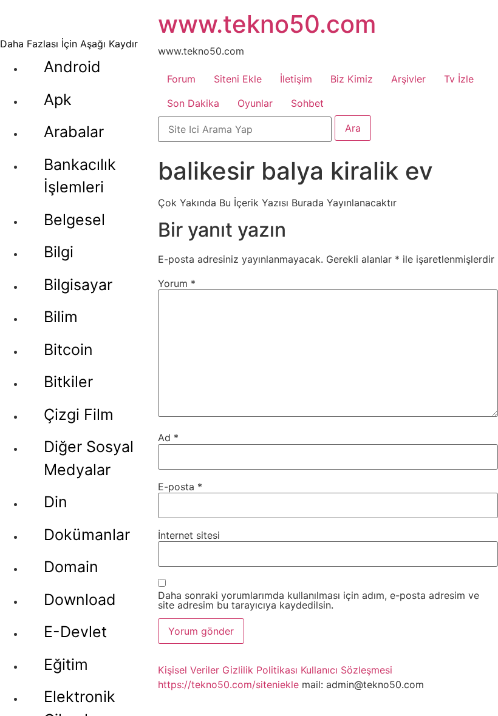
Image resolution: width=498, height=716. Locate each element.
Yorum (177, 283)
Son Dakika (193, 103)
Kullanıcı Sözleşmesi (346, 670)
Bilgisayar (78, 284)
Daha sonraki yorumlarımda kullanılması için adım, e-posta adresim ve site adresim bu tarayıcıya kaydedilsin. (318, 600)
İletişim (296, 79)
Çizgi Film (79, 414)
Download (80, 599)
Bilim (61, 317)
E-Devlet (75, 632)
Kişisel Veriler (188, 670)
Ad (168, 437)
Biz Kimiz (351, 79)
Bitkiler (68, 382)
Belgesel (74, 220)
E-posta (180, 486)
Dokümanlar (87, 534)
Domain (71, 567)
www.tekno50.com (267, 24)
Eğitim (66, 664)
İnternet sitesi (189, 535)
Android (72, 67)
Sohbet (307, 103)
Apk (58, 99)
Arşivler (408, 79)
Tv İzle (459, 79)
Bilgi (58, 252)
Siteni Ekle (238, 79)
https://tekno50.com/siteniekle (228, 684)
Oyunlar (255, 103)
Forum (181, 79)
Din (55, 502)
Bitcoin (68, 349)
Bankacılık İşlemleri (80, 176)
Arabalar (74, 132)
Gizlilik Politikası (260, 670)
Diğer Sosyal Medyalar (89, 458)
